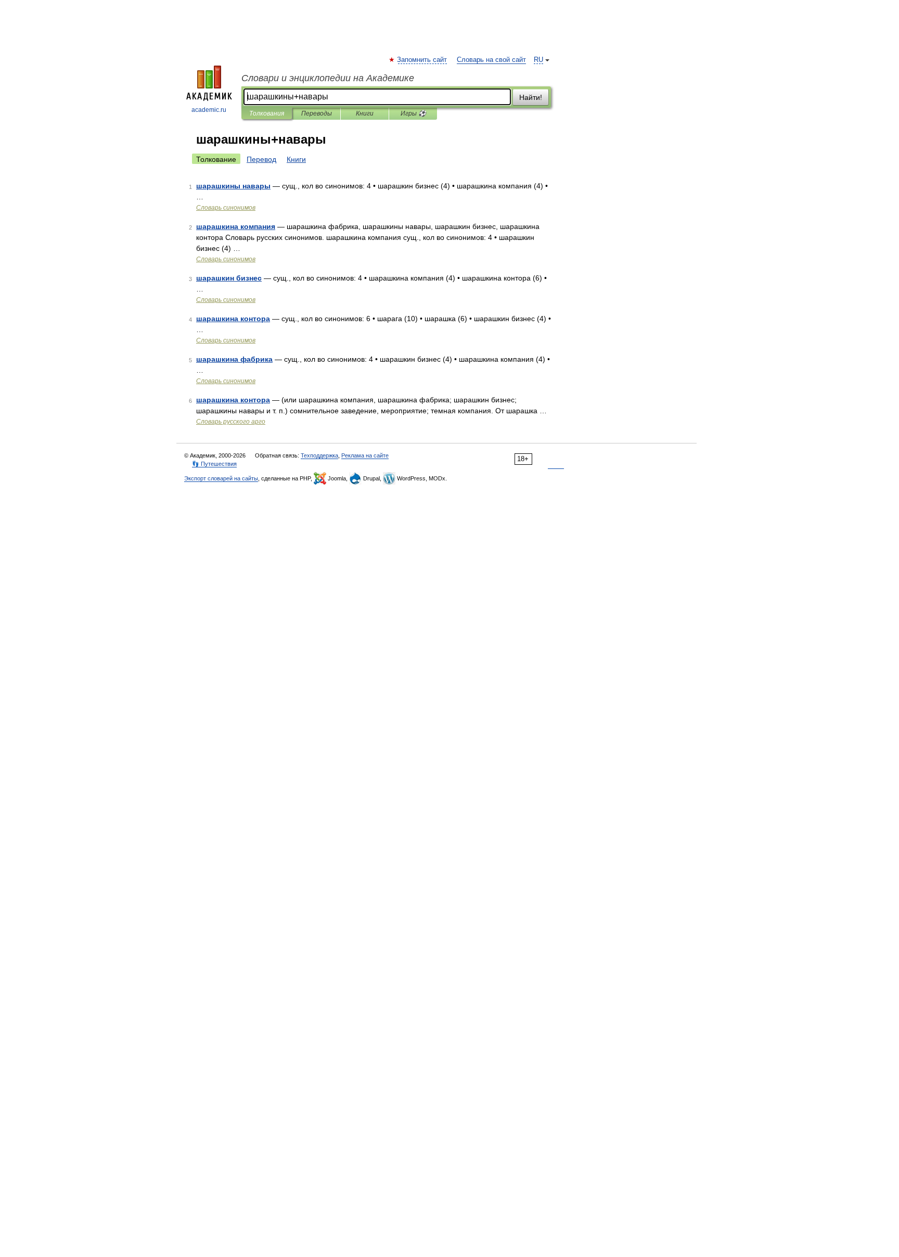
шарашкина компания (235, 226)
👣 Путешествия (214, 464)
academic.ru (208, 109)
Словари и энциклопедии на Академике (327, 78)
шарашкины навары (233, 186)
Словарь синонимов (225, 207)
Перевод (261, 159)
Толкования (266, 113)
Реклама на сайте (365, 455)
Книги (365, 113)
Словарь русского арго (230, 421)
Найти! (530, 97)
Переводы (316, 113)
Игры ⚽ (413, 113)
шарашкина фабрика (234, 359)
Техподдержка (319, 455)
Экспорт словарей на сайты (221, 478)
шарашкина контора (233, 318)
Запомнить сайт (422, 60)
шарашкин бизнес (229, 278)
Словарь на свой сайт (491, 60)
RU (538, 60)
